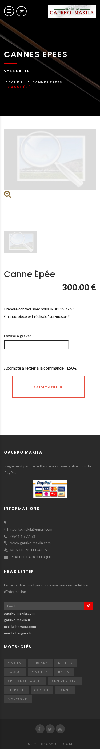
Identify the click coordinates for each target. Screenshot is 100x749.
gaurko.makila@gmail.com (31, 529)
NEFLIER (65, 663)
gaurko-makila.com (19, 613)
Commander (48, 386)
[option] (50, 163)
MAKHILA (40, 672)
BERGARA (39, 663)
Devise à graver (17, 335)
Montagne (17, 699)
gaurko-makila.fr (17, 619)
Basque (15, 672)
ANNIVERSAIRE (65, 681)
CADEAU (41, 690)
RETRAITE (16, 690)
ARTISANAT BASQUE (25, 681)
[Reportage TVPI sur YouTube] (60, 728)
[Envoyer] (88, 606)
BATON (64, 672)
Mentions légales (28, 550)
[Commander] (21, 11)
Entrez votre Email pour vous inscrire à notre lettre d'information (46, 588)
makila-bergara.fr (18, 633)
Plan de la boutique (31, 557)
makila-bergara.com (20, 626)
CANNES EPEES (47, 82)
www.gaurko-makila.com (30, 542)
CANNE (65, 690)
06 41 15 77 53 (22, 536)
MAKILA (14, 663)
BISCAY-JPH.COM (56, 744)
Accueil (14, 82)
